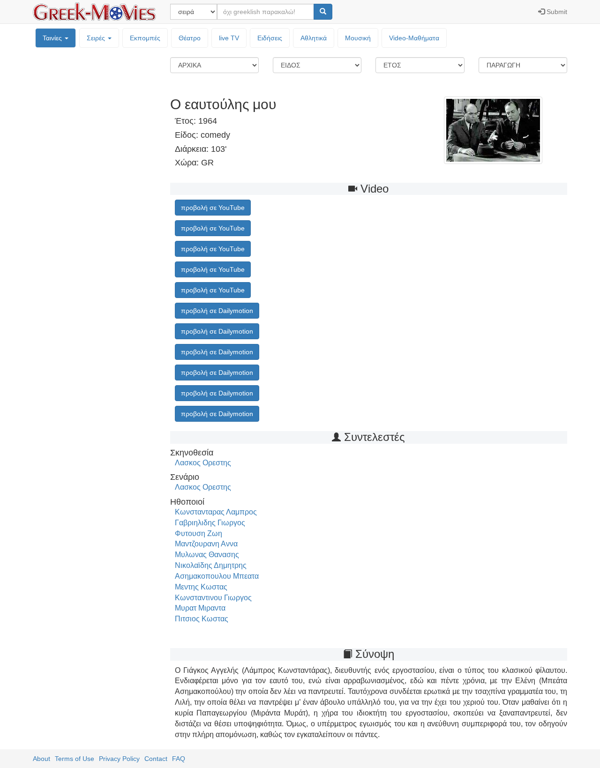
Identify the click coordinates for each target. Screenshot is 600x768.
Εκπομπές (145, 38)
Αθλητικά (313, 38)
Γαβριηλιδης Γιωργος (210, 523)
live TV (229, 38)
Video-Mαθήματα (414, 38)
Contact (155, 758)
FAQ (178, 758)
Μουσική (358, 38)
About (41, 758)
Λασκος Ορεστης (203, 463)
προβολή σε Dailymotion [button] (217, 310)
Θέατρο (190, 38)
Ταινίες (53, 38)
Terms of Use (74, 758)
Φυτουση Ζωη (198, 533)
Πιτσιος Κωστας (201, 619)
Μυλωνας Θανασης (207, 555)
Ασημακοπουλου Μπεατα (217, 576)
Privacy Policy (119, 758)
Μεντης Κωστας (201, 587)
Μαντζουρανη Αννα (206, 544)
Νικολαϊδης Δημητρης (211, 565)
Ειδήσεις (269, 38)
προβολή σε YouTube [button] (213, 207)
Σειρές (97, 38)
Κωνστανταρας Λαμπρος (216, 512)
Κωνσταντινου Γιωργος (213, 598)
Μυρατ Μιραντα (200, 608)
